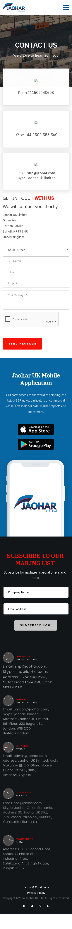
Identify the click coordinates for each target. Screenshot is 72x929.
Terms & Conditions (36, 887)
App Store (36, 429)
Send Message (22, 343)
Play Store (36, 444)
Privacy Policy (36, 893)
